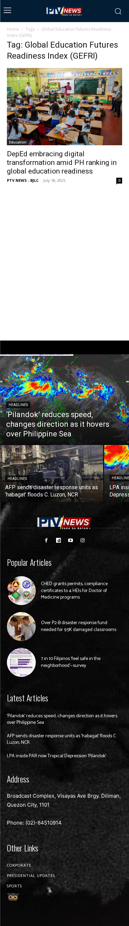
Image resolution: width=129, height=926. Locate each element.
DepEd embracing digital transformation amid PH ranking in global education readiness (62, 162)
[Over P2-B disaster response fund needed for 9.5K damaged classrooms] (21, 626)
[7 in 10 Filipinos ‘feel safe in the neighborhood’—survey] (21, 662)
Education (17, 142)
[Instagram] (82, 540)
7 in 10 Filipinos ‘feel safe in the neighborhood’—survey (70, 662)
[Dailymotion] (58, 540)
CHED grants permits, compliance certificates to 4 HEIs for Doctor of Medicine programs (74, 590)
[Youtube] (70, 540)
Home (13, 29)
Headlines (18, 405)
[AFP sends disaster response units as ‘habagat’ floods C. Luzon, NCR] (51, 473)
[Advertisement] (64, 262)
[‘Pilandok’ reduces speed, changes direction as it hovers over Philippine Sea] (64, 399)
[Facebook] (46, 540)
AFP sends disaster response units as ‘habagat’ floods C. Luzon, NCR (62, 739)
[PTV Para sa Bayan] (64, 11)
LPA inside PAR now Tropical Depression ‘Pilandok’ (56, 756)
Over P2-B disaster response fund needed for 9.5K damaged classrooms (78, 626)
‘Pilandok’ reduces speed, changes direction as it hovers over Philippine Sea (62, 719)
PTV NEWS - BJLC (23, 180)
